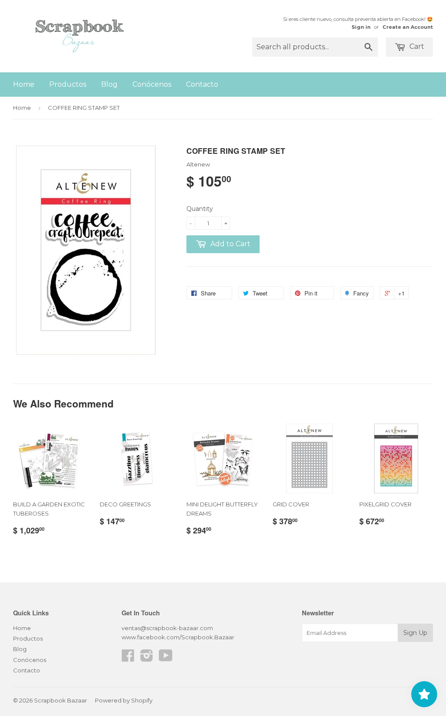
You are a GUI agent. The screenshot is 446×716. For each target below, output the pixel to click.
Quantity (199, 209)
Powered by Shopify (123, 700)
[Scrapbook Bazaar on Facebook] (128, 658)
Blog (109, 84)
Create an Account (407, 27)
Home (23, 84)
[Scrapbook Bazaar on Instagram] (146, 658)
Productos (67, 84)
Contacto (202, 84)
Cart (416, 46)
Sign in (361, 27)
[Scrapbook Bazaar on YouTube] (165, 658)
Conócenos (151, 84)
